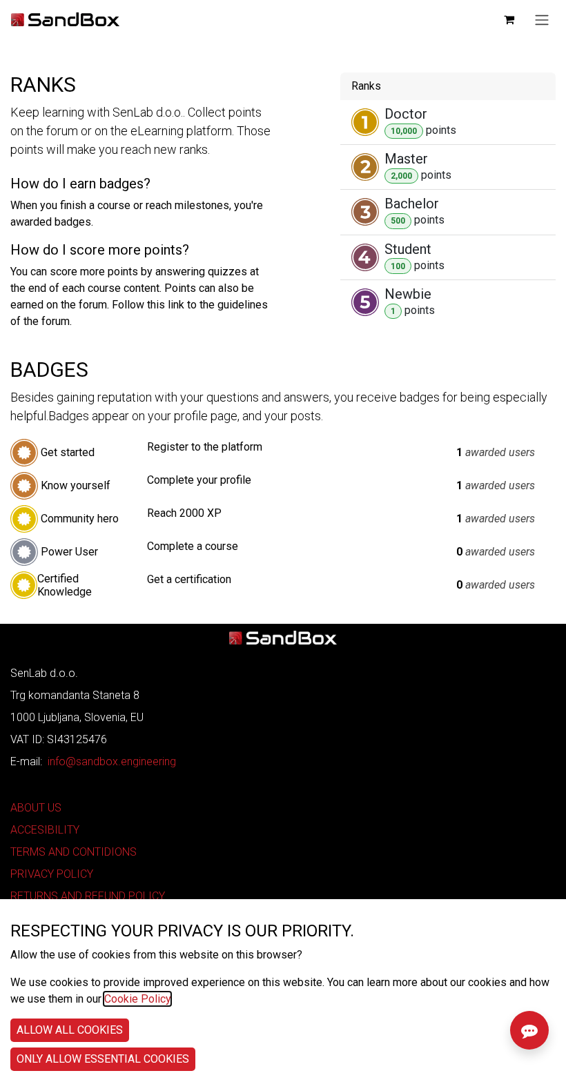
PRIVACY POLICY (51, 874)
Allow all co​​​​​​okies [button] (70, 1029)
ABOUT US (35, 807)
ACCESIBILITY (44, 829)
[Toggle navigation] (542, 20)
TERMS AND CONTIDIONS (73, 851)
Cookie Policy (137, 998)
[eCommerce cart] (509, 19)
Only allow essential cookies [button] (103, 1058)
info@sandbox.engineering (112, 761)
